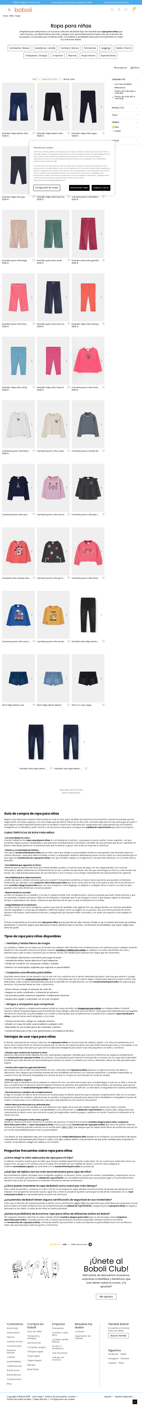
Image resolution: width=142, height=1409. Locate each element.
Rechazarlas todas (79, 188)
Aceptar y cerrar (101, 188)
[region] (72, 168)
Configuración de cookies (47, 188)
